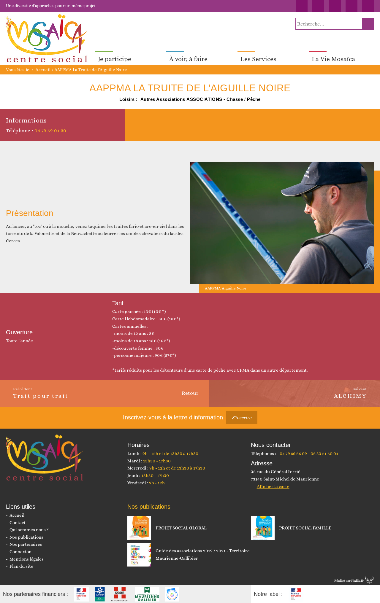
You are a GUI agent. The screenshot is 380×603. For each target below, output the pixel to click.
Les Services (258, 59)
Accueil (43, 69)
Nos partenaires (26, 544)
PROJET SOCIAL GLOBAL (181, 528)
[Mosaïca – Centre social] (47, 38)
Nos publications (26, 537)
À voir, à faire (188, 59)
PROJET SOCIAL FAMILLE (305, 528)
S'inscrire (241, 417)
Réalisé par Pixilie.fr (349, 581)
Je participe (114, 59)
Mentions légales (27, 559)
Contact (18, 522)
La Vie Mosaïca (333, 59)
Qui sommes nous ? (29, 529)
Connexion (20, 551)
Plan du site (21, 566)
